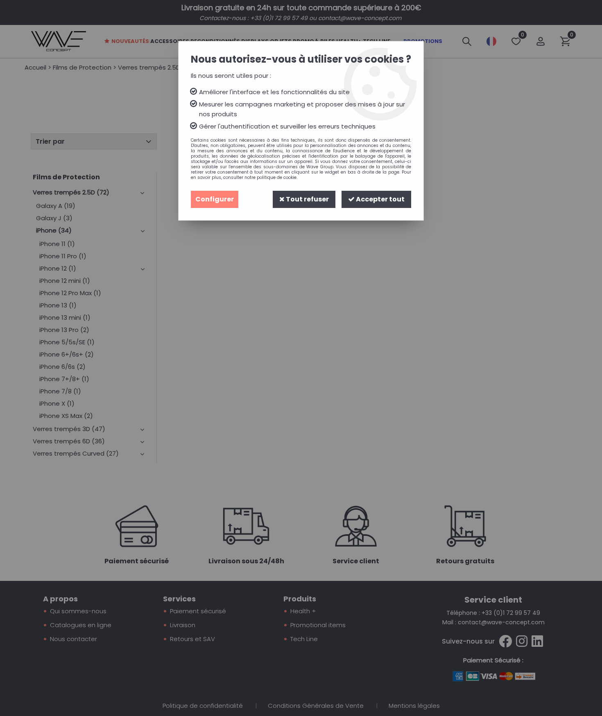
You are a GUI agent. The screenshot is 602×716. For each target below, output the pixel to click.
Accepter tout (380, 199)
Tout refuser (307, 199)
